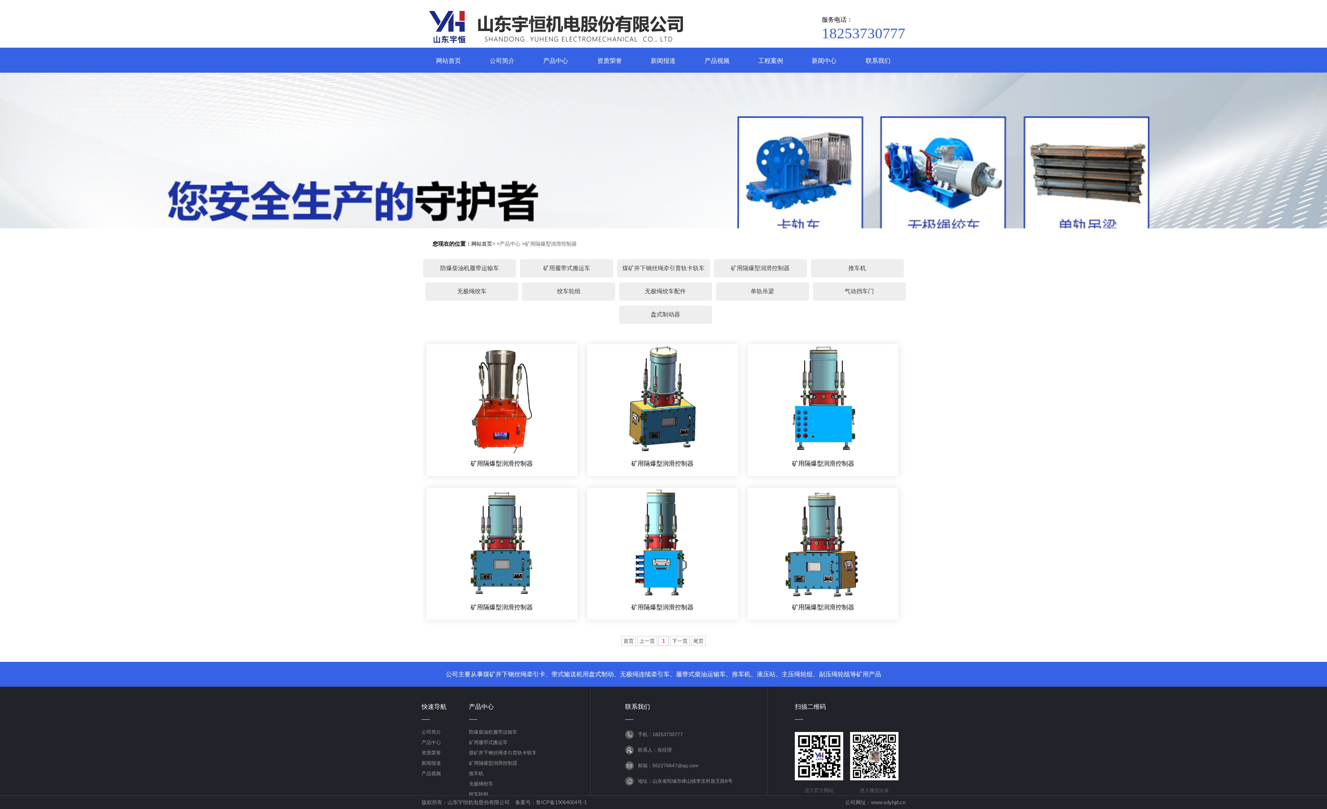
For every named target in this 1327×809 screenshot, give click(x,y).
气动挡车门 (859, 291)
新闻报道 (431, 763)
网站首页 (481, 244)
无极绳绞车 (472, 291)
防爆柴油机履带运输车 (469, 268)
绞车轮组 (569, 291)
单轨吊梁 (762, 291)
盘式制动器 (665, 314)
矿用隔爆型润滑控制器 (551, 244)
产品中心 (510, 244)
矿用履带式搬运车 (566, 268)
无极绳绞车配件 (665, 291)
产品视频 (431, 773)
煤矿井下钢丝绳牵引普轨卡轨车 (663, 268)
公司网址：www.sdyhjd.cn (875, 802)
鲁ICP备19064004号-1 (561, 802)
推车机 (857, 268)
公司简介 (431, 732)
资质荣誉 (431, 752)
